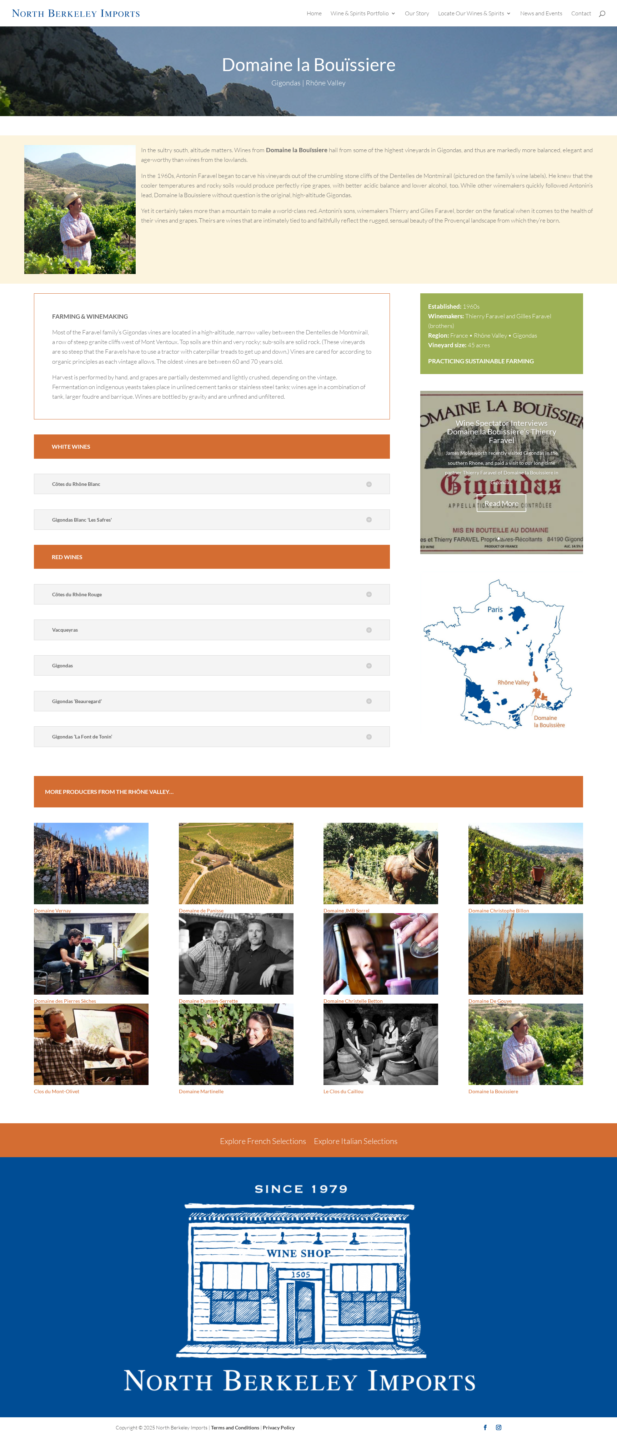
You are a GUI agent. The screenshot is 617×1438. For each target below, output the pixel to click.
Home (314, 14)
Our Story (417, 14)
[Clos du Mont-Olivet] (91, 1044)
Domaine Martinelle (201, 1091)
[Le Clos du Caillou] (380, 1044)
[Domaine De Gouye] (525, 954)
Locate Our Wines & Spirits (471, 14)
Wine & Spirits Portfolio (360, 14)
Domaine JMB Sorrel (346, 910)
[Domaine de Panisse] (236, 863)
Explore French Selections (263, 1141)
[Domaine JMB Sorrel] (380, 863)
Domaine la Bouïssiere (493, 1091)
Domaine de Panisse (201, 910)
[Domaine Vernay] (91, 863)
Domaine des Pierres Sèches (65, 1001)
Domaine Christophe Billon (498, 910)
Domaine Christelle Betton (353, 1001)
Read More (501, 503)
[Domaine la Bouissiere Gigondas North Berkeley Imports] (501, 734)
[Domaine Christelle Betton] (380, 954)
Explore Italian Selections (355, 1141)
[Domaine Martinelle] (236, 1044)
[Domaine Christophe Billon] (525, 863)
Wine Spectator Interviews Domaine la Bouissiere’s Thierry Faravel (501, 431)
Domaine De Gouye (490, 1001)
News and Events (541, 14)
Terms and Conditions (235, 1427)
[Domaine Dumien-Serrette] (236, 954)
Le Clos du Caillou (343, 1091)
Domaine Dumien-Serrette (208, 1001)
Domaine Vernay (52, 910)
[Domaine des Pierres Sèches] (91, 954)
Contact (581, 14)
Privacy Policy (279, 1427)
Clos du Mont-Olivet (56, 1091)
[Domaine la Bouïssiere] (525, 1044)
